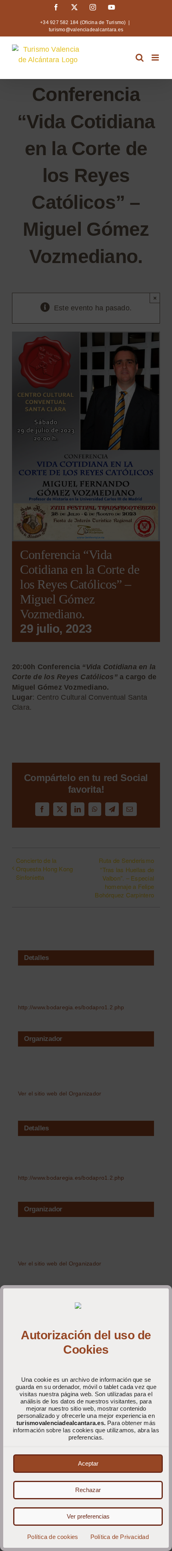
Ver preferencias (88, 1516)
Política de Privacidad (119, 1536)
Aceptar (88, 1463)
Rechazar (88, 1489)
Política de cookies (52, 1536)
